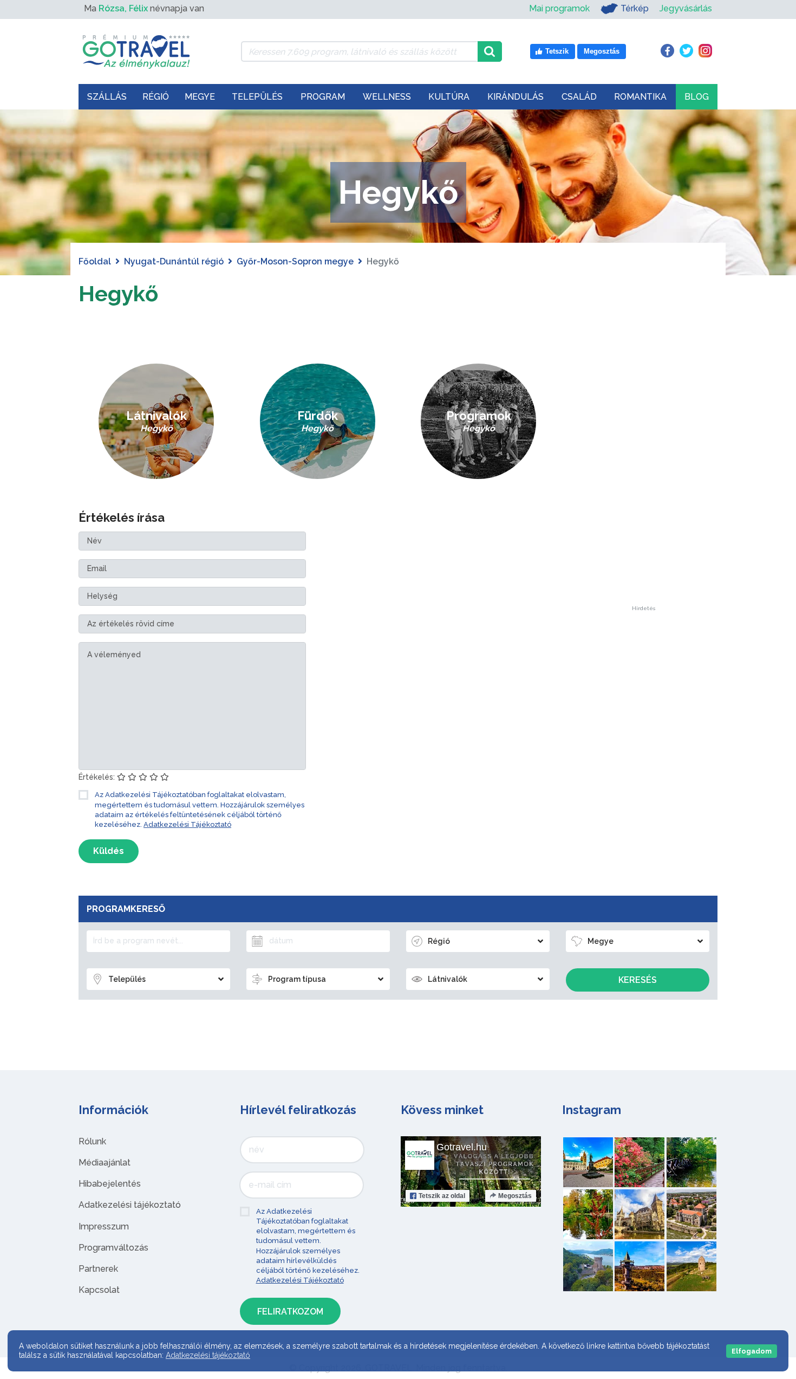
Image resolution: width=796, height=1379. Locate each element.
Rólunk (92, 1141)
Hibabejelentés (110, 1184)
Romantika (640, 97)
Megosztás (515, 1196)
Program (323, 97)
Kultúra (448, 97)
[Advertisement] (643, 443)
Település (257, 97)
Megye (200, 97)
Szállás (107, 97)
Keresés (637, 980)
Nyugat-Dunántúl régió (174, 261)
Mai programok (559, 8)
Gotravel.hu (461, 1147)
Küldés (108, 851)
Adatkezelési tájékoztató (130, 1205)
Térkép (635, 8)
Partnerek (98, 1269)
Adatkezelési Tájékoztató (187, 824)
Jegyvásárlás (686, 8)
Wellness (387, 97)
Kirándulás (515, 97)
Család (579, 97)
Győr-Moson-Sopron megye (295, 261)
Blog (696, 97)
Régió (155, 97)
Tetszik (442, 1196)
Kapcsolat (99, 1290)
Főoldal (95, 261)
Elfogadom (752, 1351)
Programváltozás (113, 1247)
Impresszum (104, 1226)
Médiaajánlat (105, 1162)
